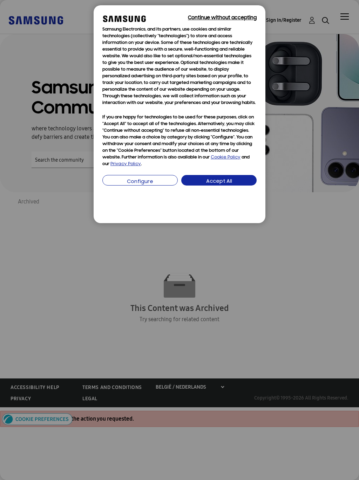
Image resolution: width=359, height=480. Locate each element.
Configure (140, 181)
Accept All (219, 181)
